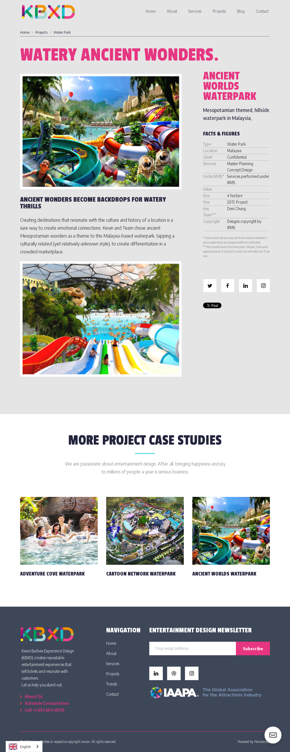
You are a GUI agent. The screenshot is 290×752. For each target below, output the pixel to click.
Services (194, 11)
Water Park (62, 32)
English (25, 746)
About (172, 11)
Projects (219, 11)
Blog (241, 11)
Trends (111, 684)
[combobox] (24, 746)
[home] (48, 11)
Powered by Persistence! (254, 742)
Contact (262, 11)
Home (150, 11)
